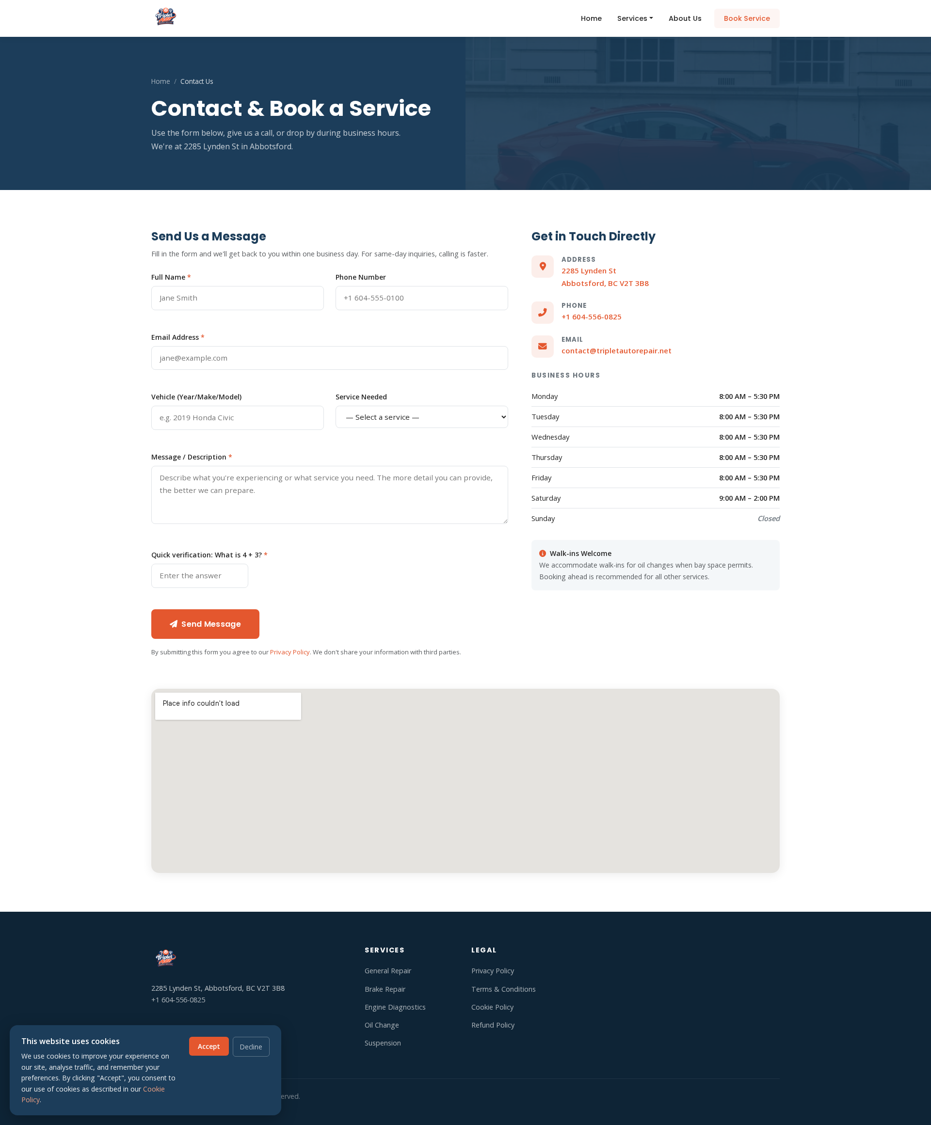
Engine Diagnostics (395, 1007)
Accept (209, 1046)
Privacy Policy (290, 652)
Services (632, 18)
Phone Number (361, 277)
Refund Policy (492, 1025)
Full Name (171, 277)
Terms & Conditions (503, 989)
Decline (251, 1046)
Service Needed (361, 396)
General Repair (388, 970)
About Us (685, 18)
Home (591, 18)
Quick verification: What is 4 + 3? (209, 554)
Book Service (747, 18)
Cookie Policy (492, 1007)
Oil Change (382, 1025)
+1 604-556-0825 (592, 316)
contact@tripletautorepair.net (617, 350)
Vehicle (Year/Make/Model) (196, 396)
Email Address (178, 337)
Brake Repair (385, 989)
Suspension (383, 1042)
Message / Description (191, 456)
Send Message (211, 624)
